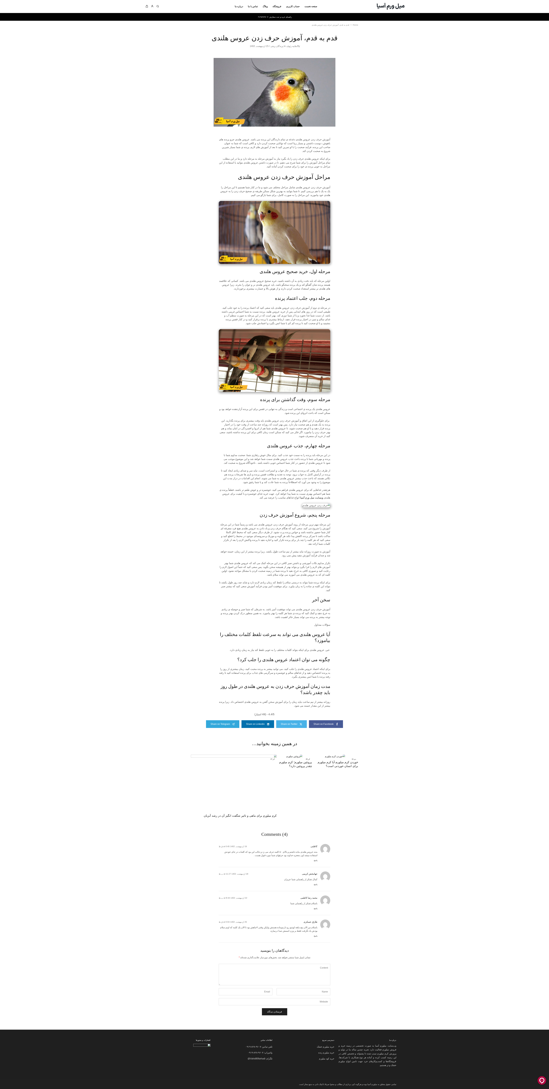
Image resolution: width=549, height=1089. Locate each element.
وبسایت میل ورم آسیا (311, 497)
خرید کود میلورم (326, 1058)
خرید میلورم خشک (325, 1047)
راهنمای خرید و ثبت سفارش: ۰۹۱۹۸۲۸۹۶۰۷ (274, 17)
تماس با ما (253, 6)
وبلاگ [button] (265, 6)
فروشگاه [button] (277, 6)
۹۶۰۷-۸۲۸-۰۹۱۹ (253, 1047)
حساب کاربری (293, 6)
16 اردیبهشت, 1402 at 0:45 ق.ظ (233, 846)
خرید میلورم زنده (326, 1052)
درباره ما (239, 6)
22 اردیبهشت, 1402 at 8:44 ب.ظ (233, 898)
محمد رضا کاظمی (308, 898)
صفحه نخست (311, 6)
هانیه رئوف (291, 46)
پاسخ (315, 860)
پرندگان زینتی (276, 46)
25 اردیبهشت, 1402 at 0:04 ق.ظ (233, 922)
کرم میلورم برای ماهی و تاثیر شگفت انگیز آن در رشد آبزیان (240, 815)
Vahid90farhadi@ (256, 1058)
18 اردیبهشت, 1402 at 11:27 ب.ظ (233, 874)
